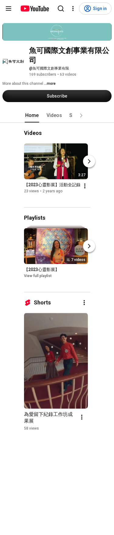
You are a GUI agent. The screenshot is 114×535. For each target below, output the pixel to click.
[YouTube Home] (34, 8)
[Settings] (73, 8)
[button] (81, 115)
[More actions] (85, 186)
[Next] (89, 161)
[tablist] (57, 115)
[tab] (32, 115)
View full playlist (38, 276)
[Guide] (8, 8)
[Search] (60, 8)
